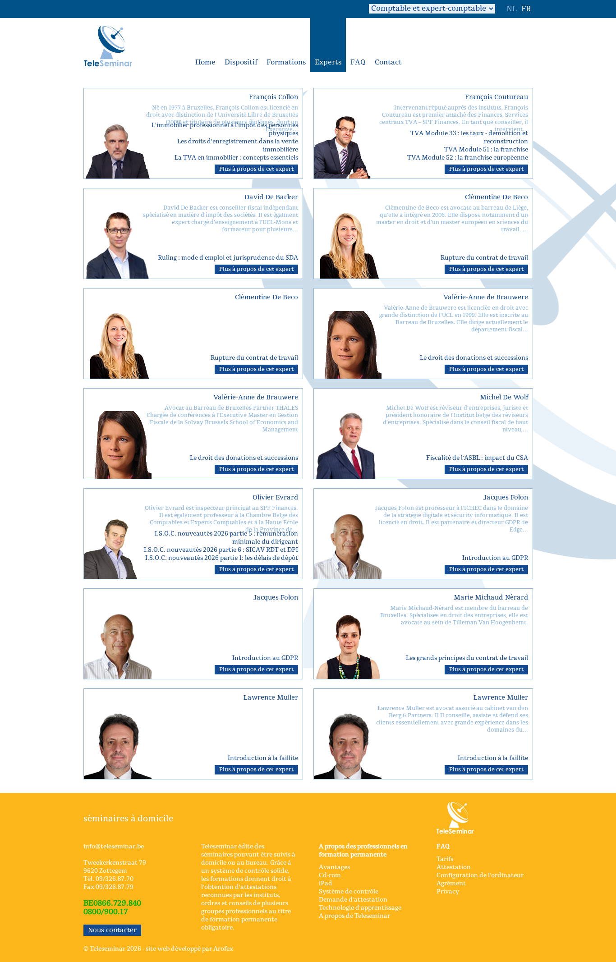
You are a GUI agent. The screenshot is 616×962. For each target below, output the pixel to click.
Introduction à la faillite (263, 758)
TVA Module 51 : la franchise (486, 150)
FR (526, 9)
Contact (388, 62)
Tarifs (445, 859)
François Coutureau (496, 97)
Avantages (334, 867)
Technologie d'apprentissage (360, 908)
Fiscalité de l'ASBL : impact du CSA (477, 458)
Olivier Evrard (275, 497)
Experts (328, 62)
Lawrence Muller (271, 697)
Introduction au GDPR (495, 558)
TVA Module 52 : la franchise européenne (467, 158)
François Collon (273, 97)
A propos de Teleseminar (354, 916)
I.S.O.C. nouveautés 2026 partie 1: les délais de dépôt (221, 558)
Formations (286, 62)
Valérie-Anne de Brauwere (485, 297)
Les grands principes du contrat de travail (467, 658)
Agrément (451, 884)
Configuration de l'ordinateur (480, 875)
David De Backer (271, 197)
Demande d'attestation (353, 900)
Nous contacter (112, 930)
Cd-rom (330, 875)
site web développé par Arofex (189, 949)
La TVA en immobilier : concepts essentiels (236, 158)
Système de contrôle (348, 892)
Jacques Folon (505, 497)
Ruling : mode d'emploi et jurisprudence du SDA (228, 258)
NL (511, 9)
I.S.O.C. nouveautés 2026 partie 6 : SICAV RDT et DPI (221, 550)
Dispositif (241, 62)
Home (205, 62)
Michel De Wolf (504, 397)
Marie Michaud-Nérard (491, 597)
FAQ (358, 62)
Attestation (454, 867)
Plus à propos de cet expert (256, 169)
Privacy (448, 892)
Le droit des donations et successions (474, 358)
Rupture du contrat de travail (484, 258)
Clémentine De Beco (496, 197)
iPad (325, 884)
